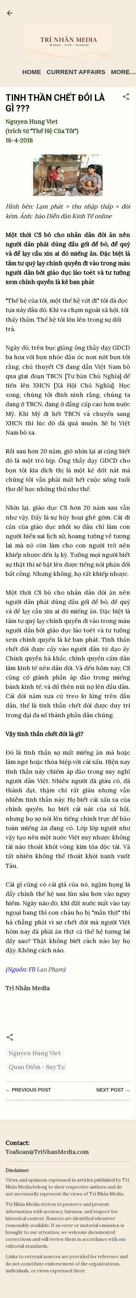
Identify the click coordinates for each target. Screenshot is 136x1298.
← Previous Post (28, 1090)
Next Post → (113, 1090)
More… (123, 72)
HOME (31, 72)
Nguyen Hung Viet (35, 1053)
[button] (126, 97)
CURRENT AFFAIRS (76, 72)
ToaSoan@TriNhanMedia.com (47, 1152)
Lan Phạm (50, 969)
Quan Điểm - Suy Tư (37, 1067)
